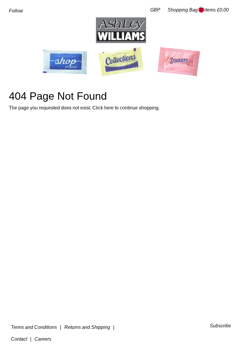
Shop (64, 55)
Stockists (180, 55)
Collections (118, 55)
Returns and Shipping (87, 327)
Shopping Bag (198, 9)
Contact (19, 339)
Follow (16, 10)
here (109, 107)
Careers (43, 339)
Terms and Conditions (34, 327)
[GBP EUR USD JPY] (154, 10)
